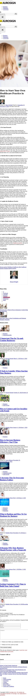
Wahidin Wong (9, 427)
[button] (0, 12)
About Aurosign (7, 679)
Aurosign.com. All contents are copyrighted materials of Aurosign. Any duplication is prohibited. (13, 694)
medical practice (12, 268)
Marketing (5, 8)
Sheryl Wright (8, 105)
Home (4, 678)
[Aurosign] (8, 4)
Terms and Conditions (8, 686)
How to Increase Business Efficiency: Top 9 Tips (10, 441)
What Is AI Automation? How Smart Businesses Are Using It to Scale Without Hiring (13, 670)
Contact (5, 682)
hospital (6, 268)
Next (1, 607)
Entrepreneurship (7, 335)
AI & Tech (5, 9)
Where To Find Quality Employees (8, 665)
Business (5, 6)
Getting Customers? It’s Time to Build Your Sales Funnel (13, 585)
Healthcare (10, 267)
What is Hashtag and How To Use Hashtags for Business (13, 515)
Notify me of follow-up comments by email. (12, 641)
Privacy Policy (6, 685)
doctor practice (3, 267)
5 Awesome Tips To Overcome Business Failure (12, 479)
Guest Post (5, 680)
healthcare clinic (17, 267)
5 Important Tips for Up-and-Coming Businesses (11, 339)
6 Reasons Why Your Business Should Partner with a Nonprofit (13, 549)
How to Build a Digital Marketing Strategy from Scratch (14, 672)
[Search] (16, 14)
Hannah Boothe (9, 358)
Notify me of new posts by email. (10, 644)
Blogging (5, 508)
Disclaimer (5, 683)
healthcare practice (17, 243)
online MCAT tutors (5, 151)
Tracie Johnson (9, 460)
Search (2, 659)
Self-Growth (6, 405)
